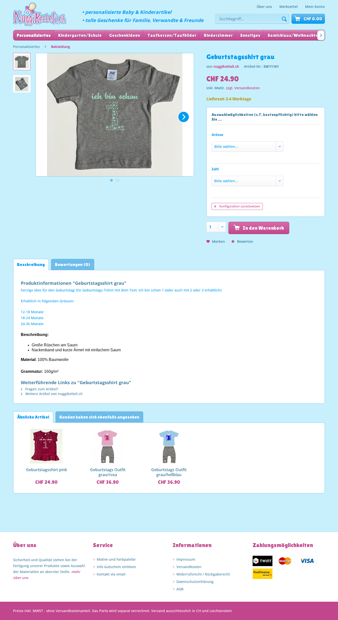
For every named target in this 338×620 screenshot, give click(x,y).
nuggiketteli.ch (226, 66)
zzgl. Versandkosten (243, 88)
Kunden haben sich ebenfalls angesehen (99, 417)
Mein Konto (315, 6)
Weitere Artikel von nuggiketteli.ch (53, 393)
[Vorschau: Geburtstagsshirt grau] (21, 61)
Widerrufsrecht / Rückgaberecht (203, 574)
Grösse (217, 134)
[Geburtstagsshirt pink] (46, 446)
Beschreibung (31, 264)
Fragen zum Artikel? (41, 389)
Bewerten (244, 241)
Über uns (264, 6)
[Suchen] (284, 19)
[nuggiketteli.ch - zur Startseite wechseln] (39, 14)
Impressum (185, 559)
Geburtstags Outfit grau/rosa (107, 472)
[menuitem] (264, 6)
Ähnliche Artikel (33, 417)
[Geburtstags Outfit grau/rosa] (108, 446)
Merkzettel (288, 6)
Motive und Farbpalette (116, 559)
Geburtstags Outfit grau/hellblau (169, 472)
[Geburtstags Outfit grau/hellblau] (169, 446)
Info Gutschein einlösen (116, 566)
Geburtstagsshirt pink (46, 469)
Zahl (215, 169)
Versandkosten (188, 566)
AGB (179, 589)
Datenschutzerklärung (195, 581)
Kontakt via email (111, 574)
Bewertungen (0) (72, 264)
